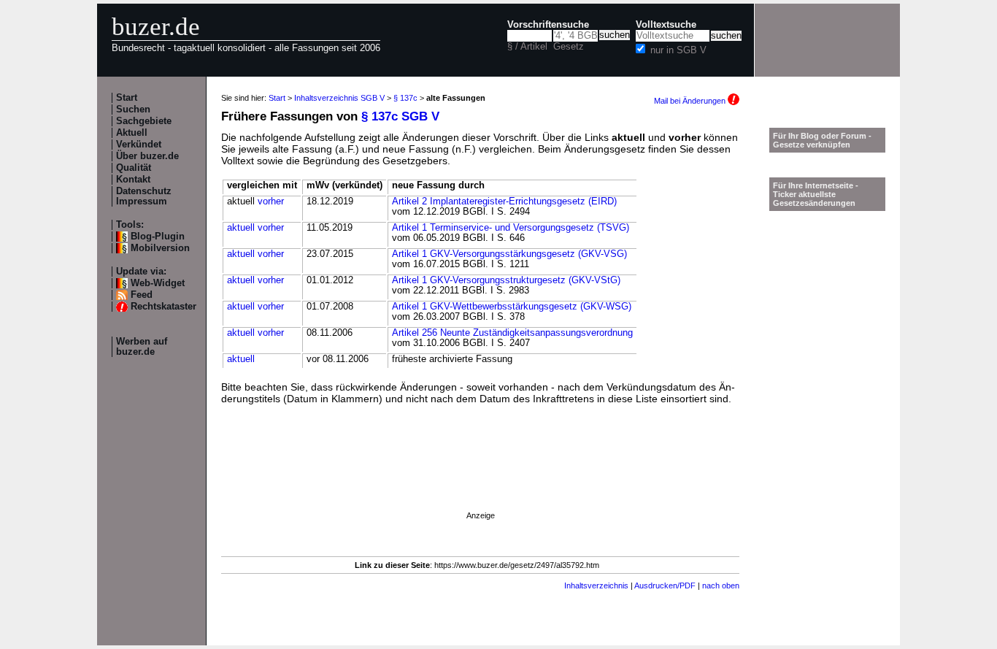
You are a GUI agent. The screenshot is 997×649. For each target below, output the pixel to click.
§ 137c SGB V (400, 116)
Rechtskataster (163, 307)
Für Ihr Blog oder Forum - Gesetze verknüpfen (822, 140)
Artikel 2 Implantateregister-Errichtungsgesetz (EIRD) (504, 201)
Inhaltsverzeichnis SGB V (339, 97)
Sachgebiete (144, 121)
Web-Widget (158, 283)
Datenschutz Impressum (144, 196)
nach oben (720, 585)
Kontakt (133, 179)
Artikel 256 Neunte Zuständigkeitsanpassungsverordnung (512, 333)
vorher (271, 201)
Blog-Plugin (158, 236)
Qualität (133, 168)
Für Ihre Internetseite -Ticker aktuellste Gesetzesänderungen (815, 194)
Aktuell (131, 133)
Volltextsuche (666, 25)
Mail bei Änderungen (691, 100)
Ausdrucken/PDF (665, 585)
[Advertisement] (480, 478)
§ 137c (405, 97)
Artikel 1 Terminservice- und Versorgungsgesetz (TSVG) (510, 228)
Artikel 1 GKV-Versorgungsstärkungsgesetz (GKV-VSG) (509, 254)
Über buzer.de (147, 156)
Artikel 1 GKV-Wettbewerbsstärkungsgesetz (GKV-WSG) (511, 307)
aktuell (241, 228)
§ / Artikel (527, 47)
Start (126, 98)
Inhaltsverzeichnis (596, 585)
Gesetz (568, 47)
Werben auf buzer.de (141, 347)
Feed (142, 295)
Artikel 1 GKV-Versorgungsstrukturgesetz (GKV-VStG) (506, 280)
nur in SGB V (678, 50)
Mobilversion (160, 248)
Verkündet (138, 144)
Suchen (133, 109)
